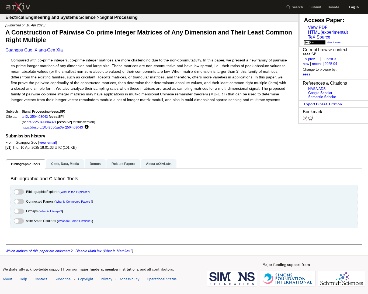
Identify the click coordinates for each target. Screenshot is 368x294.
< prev (310, 59)
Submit (315, 7)
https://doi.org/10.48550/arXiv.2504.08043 (52, 127)
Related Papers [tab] (123, 164)
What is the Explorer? (75, 191)
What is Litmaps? (51, 211)
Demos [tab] (95, 164)
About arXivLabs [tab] (159, 164)
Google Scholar (320, 93)
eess (306, 74)
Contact (41, 279)
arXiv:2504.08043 (35, 116)
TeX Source (319, 37)
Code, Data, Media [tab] (65, 164)
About (7, 279)
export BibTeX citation (323, 104)
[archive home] (18, 7)
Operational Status (161, 278)
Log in (354, 7)
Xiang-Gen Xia (48, 50)
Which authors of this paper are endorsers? (38, 251)
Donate (333, 7)
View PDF (318, 27)
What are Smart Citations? (75, 221)
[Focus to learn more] (86, 127)
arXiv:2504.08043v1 (41, 122)
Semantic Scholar (322, 97)
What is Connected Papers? (73, 201)
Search (297, 7)
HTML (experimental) (328, 32)
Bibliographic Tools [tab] (25, 164)
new (306, 64)
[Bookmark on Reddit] (310, 119)
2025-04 (331, 64)
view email (47, 142)
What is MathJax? (118, 251)
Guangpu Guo (18, 50)
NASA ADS (317, 89)
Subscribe (63, 279)
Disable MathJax (88, 251)
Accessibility (129, 279)
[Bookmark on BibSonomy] (305, 119)
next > (331, 59)
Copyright (85, 279)
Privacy (106, 279)
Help (23, 279)
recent (317, 64)
